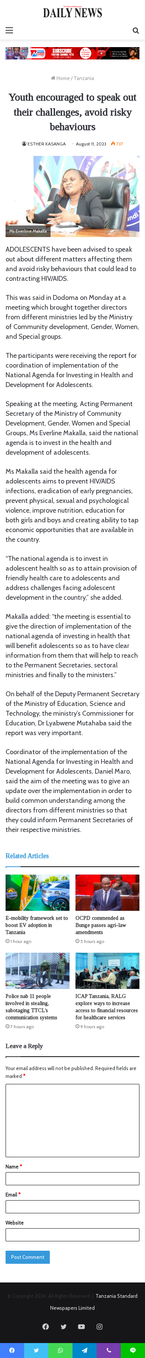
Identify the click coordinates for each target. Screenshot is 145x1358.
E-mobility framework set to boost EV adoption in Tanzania (37, 925)
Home (62, 78)
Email (13, 1195)
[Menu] (9, 30)
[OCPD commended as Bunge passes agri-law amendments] (107, 893)
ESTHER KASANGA (47, 144)
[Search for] (135, 30)
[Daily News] (72, 11)
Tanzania (84, 78)
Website (15, 1223)
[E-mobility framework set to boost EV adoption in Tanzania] (38, 893)
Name (14, 1167)
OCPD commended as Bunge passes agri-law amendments (100, 925)
